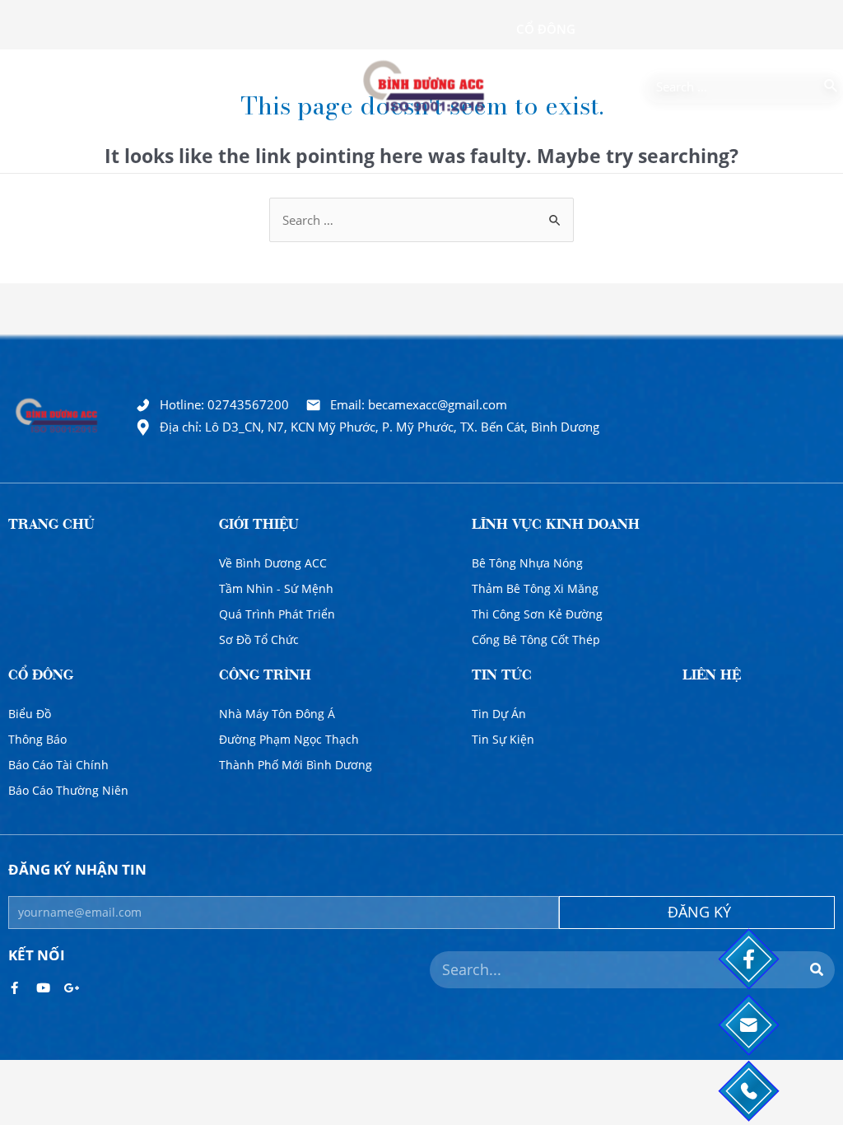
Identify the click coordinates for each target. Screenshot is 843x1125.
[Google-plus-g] (72, 988)
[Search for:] (731, 86)
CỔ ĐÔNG (40, 677)
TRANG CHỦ (51, 526)
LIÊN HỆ (711, 677)
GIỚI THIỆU (259, 526)
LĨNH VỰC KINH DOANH (556, 526)
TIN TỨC (502, 677)
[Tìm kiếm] (831, 86)
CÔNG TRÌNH (265, 677)
